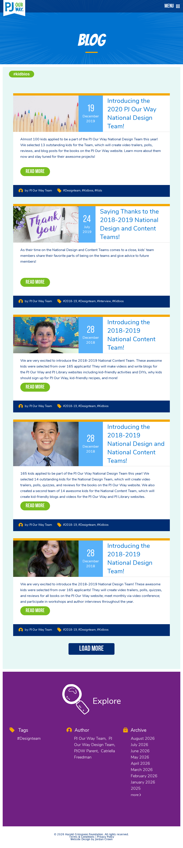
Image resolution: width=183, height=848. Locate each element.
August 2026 (143, 738)
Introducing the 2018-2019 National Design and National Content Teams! (135, 444)
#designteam (72, 191)
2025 (136, 788)
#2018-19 (70, 301)
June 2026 (140, 751)
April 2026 (140, 763)
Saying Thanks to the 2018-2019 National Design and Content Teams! (129, 224)
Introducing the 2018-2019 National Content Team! (131, 335)
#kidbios (21, 74)
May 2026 (140, 757)
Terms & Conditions (81, 837)
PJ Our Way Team (40, 191)
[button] (171, 6)
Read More (35, 171)
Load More (91, 649)
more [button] (135, 794)
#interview (104, 301)
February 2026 (144, 776)
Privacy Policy (105, 837)
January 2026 (143, 782)
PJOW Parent (86, 751)
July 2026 (139, 744)
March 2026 (142, 769)
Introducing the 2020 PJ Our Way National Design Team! (131, 114)
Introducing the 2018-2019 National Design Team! (129, 559)
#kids (98, 191)
